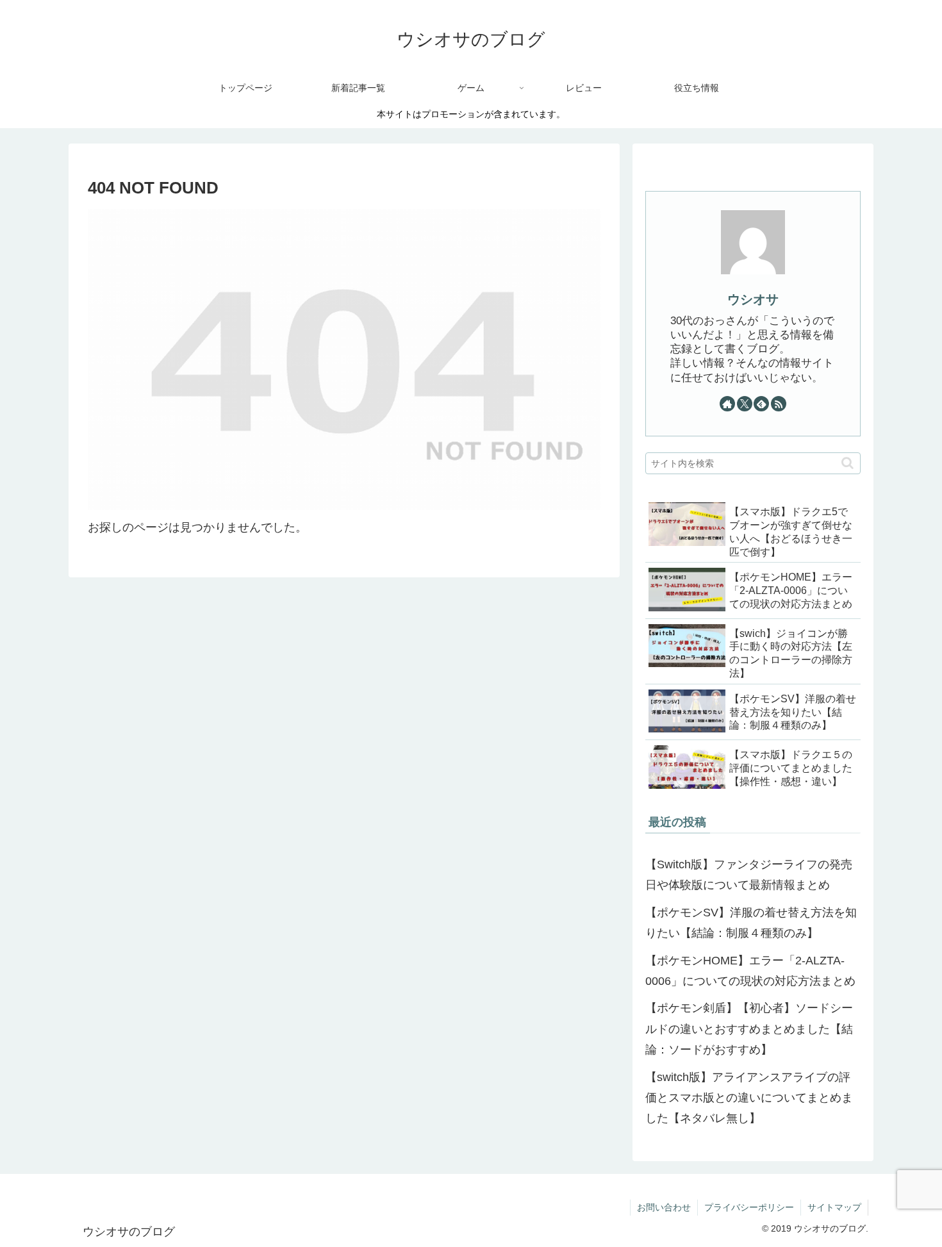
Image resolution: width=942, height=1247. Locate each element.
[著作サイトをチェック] (727, 403)
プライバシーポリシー (749, 1207)
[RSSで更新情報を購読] (778, 403)
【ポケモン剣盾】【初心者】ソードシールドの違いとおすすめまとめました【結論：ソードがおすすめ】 (749, 1029)
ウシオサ (753, 299)
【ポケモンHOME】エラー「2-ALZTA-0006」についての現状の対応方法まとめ (750, 970)
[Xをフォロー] (744, 403)
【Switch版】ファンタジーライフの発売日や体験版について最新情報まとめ (748, 874)
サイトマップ (834, 1207)
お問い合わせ (664, 1207)
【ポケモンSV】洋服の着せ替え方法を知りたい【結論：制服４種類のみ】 (751, 922)
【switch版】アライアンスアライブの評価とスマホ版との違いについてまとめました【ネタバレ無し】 (749, 1098)
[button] (847, 463)
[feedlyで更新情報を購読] (761, 403)
